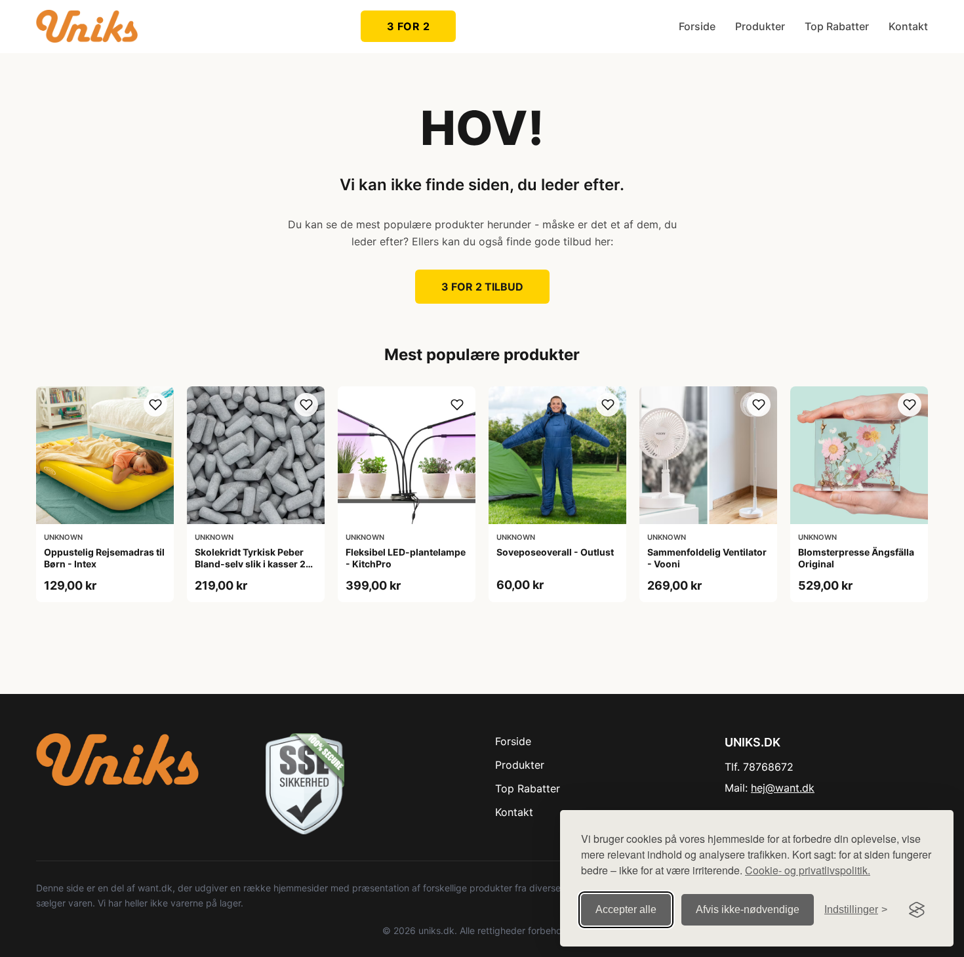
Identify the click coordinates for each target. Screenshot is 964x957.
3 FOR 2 (408, 26)
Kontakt (908, 26)
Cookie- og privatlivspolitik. (807, 870)
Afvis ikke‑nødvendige (747, 909)
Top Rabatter (837, 26)
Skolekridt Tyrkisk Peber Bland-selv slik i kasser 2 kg (250, 563)
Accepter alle (625, 909)
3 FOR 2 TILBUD (482, 286)
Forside (697, 26)
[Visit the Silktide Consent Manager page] (917, 910)
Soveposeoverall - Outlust (555, 552)
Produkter (760, 26)
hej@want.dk (782, 787)
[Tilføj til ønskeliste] (155, 405)
